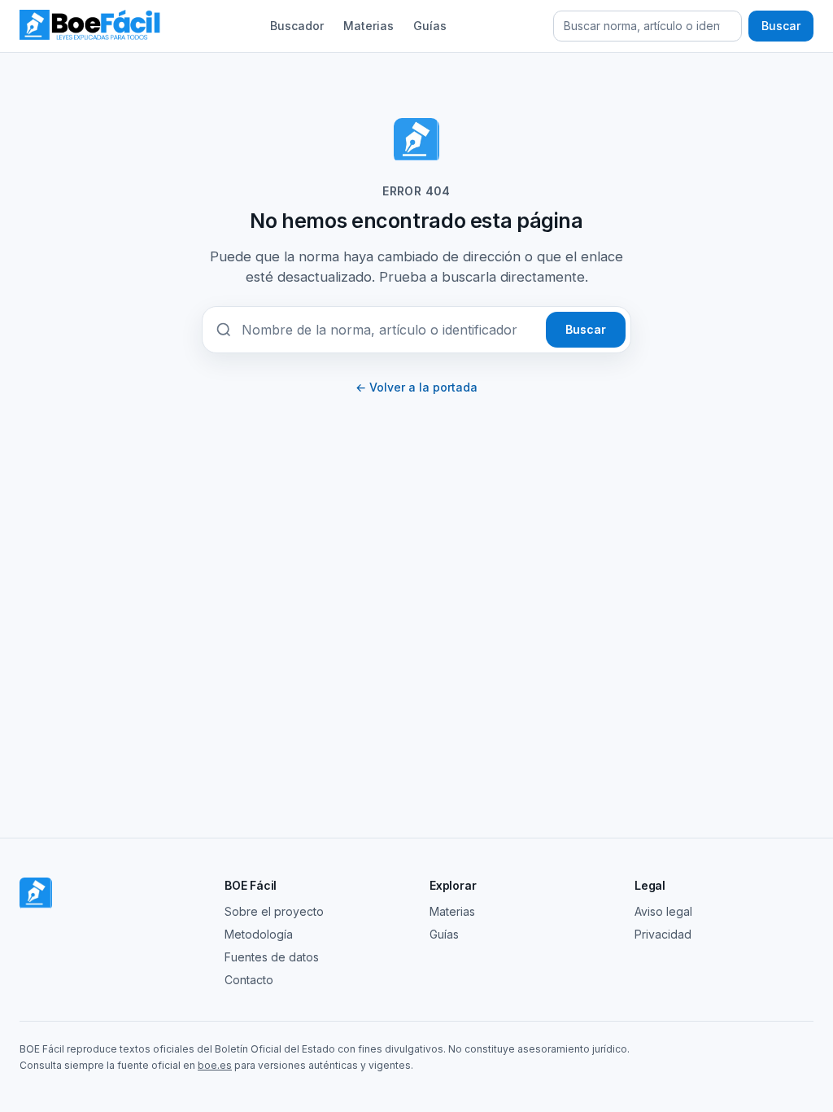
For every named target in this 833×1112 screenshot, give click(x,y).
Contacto (249, 980)
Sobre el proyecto (274, 911)
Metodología (259, 934)
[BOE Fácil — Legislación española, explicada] (91, 26)
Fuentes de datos (272, 957)
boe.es (215, 1065)
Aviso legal (663, 911)
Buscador (297, 26)
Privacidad (663, 934)
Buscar (780, 26)
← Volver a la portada (416, 387)
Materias (368, 26)
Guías (430, 26)
